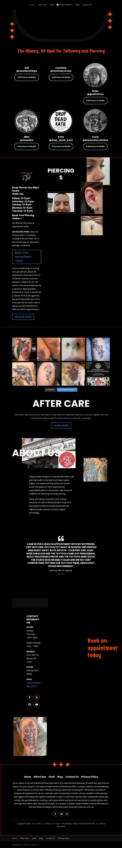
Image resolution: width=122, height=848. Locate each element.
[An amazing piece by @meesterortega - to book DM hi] (73, 374)
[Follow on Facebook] (29, 697)
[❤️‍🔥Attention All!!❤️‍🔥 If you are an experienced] (98, 374)
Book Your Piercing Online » (23, 217)
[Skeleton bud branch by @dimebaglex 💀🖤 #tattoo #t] (98, 349)
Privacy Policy (89, 776)
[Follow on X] (37, 697)
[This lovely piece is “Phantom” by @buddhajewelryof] (73, 349)
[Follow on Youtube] (37, 704)
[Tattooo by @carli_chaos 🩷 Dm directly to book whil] (24, 349)
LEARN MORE (61, 425)
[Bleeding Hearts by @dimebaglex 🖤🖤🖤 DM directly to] (48, 374)
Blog (77, 5)
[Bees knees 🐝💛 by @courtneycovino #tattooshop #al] (48, 349)
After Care (42, 5)
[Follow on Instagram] (29, 704)
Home (32, 5)
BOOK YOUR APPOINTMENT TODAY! (23, 256)
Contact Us (87, 5)
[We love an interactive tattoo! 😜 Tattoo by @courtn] (24, 374)
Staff (52, 5)
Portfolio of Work (27, 77)
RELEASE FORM (23, 316)
